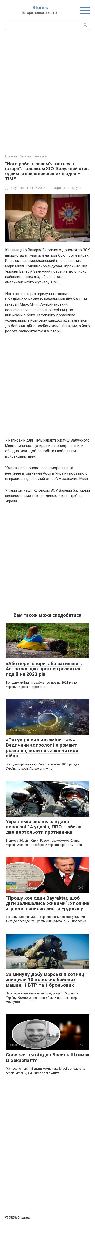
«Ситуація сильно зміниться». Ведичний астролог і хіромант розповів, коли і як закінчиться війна (42, 748)
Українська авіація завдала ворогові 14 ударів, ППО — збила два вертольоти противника (43, 827)
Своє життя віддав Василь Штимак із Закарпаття (47, 1057)
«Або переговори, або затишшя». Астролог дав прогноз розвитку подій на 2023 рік (44, 668)
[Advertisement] (47, 91)
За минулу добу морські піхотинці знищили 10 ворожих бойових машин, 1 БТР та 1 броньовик (46, 979)
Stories (40, 7)
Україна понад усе (67, 188)
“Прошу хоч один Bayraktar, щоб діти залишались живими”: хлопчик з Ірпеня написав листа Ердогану (47, 903)
